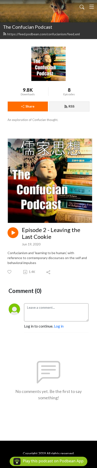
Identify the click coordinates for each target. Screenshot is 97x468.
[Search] (82, 6)
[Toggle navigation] (91, 6)
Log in (59, 326)
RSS (71, 106)
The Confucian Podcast (27, 27)
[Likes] (9, 271)
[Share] (48, 272)
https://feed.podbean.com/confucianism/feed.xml (43, 34)
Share (29, 106)
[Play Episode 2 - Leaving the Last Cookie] (13, 232)
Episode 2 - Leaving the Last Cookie (51, 233)
